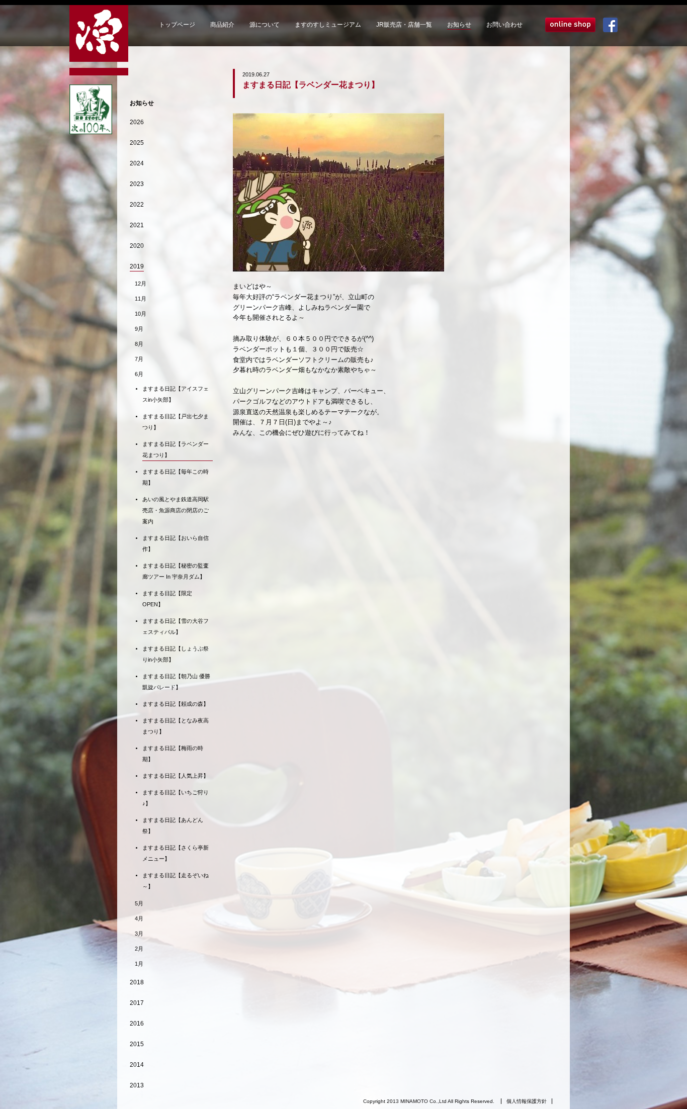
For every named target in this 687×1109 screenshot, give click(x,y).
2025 (137, 142)
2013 (137, 1085)
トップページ (177, 24)
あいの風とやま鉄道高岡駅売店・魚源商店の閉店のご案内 (175, 510)
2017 (137, 1002)
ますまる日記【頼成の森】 (175, 704)
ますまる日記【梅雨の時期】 (172, 753)
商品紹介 (222, 24)
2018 (137, 982)
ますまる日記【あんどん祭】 (172, 825)
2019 (137, 266)
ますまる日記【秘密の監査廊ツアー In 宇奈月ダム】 (175, 571)
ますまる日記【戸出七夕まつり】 (175, 421)
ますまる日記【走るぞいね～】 (175, 880)
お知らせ (459, 24)
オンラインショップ (570, 25)
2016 (137, 1023)
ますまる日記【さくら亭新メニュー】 (175, 853)
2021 (137, 225)
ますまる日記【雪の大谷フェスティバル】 (175, 626)
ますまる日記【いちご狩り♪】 (175, 797)
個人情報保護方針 (526, 1101)
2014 (137, 1064)
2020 (137, 245)
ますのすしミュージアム (328, 24)
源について (264, 24)
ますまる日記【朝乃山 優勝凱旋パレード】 (176, 681)
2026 (137, 122)
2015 (137, 1044)
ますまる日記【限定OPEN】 (167, 598)
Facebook (610, 25)
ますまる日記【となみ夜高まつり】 (175, 725)
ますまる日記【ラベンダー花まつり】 (175, 449)
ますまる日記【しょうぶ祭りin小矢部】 (175, 654)
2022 (137, 204)
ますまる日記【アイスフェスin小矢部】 (175, 394)
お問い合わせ (504, 24)
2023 (137, 184)
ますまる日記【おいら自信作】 (175, 543)
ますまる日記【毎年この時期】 (175, 477)
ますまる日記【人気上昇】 (175, 776)
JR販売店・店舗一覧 (404, 24)
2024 (137, 163)
